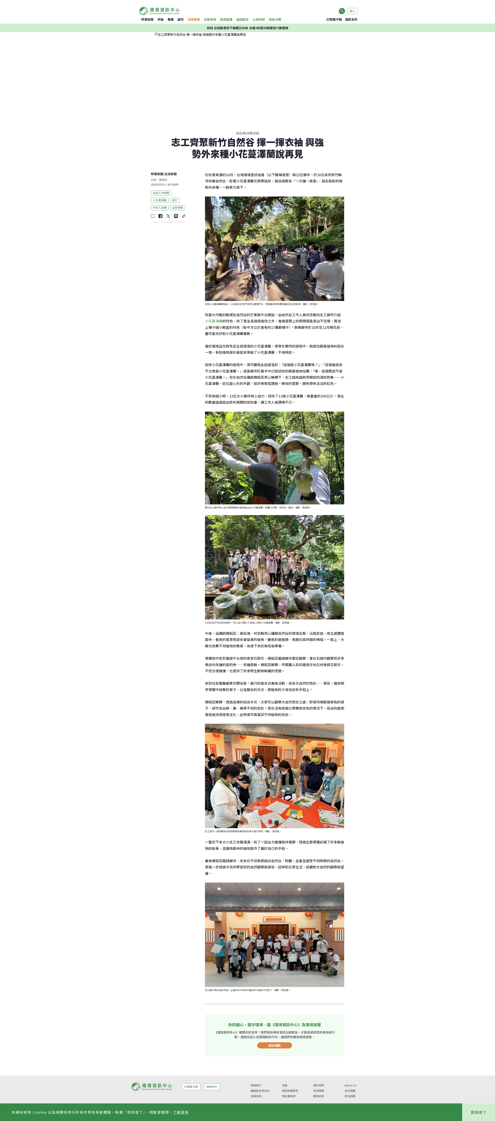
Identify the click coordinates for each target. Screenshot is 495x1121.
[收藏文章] (153, 216)
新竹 (175, 200)
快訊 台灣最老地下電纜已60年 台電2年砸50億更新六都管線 (247, 28)
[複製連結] (184, 216)
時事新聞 (147, 19)
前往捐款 (274, 1045)
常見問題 (318, 1091)
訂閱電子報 (334, 19)
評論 (160, 19)
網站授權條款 (290, 1091)
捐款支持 (351, 19)
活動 (284, 1085)
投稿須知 (256, 1096)
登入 (352, 11)
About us (351, 1085)
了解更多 (181, 1112)
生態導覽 (177, 207)
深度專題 (194, 19)
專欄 (170, 19)
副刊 (181, 19)
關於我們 (318, 1085)
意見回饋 (350, 1096)
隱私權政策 (288, 1096)
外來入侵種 (159, 207)
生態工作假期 (161, 193)
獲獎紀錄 (318, 1096)
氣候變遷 (226, 19)
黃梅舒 (163, 180)
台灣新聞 (170, 174)
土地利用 (259, 19)
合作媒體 (350, 1091)
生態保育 (210, 19)
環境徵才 (256, 1085)
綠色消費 (275, 19)
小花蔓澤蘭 (159, 200)
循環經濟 (242, 19)
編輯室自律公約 (260, 1091)
